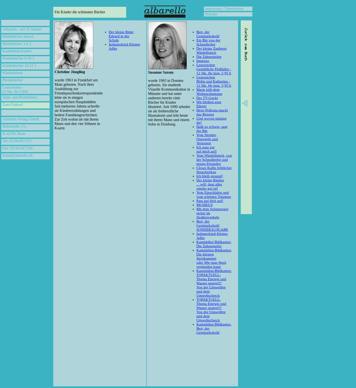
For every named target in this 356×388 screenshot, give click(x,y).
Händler (211, 14)
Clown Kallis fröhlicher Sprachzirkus (214, 170)
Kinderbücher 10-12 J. (19, 65)
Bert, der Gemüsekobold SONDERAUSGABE (212, 225)
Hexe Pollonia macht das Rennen (212, 112)
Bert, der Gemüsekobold (207, 34)
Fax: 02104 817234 (17, 148)
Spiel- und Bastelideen (19, 97)
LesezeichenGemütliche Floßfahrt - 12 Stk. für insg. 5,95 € (213, 69)
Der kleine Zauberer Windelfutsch (211, 50)
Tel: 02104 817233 (16, 141)
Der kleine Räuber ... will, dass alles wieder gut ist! (210, 184)
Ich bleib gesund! (209, 176)
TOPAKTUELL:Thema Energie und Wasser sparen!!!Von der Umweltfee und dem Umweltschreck (211, 310)
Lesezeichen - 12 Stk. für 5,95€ (14, 89)
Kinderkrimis (12, 73)
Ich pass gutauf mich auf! (206, 149)
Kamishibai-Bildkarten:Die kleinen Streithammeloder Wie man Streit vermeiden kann (214, 258)
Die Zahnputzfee (209, 57)
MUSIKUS (204, 205)
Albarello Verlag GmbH (20, 119)
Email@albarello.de (17, 155)
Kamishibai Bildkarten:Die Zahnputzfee (213, 244)
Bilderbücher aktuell (17, 36)
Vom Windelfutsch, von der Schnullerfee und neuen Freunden (214, 160)
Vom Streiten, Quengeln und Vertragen (207, 139)
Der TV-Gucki (207, 98)
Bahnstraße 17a (14, 126)
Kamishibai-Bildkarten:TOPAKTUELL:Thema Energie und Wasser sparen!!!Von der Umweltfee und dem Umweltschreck (214, 283)
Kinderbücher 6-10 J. (18, 58)
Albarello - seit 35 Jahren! (22, 29)
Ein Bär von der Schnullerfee (208, 42)
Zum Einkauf (12, 104)
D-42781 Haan (13, 134)
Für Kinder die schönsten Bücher (79, 12)
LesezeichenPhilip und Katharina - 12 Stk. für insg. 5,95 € (213, 81)
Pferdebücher (12, 80)
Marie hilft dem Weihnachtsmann (209, 92)
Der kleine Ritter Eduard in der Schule (121, 36)
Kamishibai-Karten (16, 51)
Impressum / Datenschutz (224, 9)
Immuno (202, 61)
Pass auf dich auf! (209, 201)
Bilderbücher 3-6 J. (17, 44)
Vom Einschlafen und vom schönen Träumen (213, 195)
